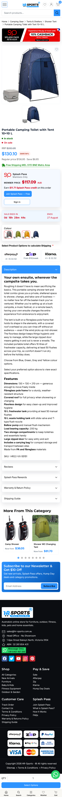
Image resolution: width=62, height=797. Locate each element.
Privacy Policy (9, 715)
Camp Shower (12, 544)
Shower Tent (51, 21)
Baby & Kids (8, 685)
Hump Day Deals (41, 688)
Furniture (6, 681)
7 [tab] (40, 558)
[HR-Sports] (31, 4)
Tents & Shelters (34, 21)
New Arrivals (8, 678)
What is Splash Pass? (44, 708)
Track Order (8, 704)
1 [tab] (18, 558)
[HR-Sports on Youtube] (18, 658)
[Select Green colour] (17, 234)
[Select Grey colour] (8, 234)
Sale (35, 674)
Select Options (31, 785)
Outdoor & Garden (11, 692)
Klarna (36, 685)
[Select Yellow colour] (26, 234)
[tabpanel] (16, 533)
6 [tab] (36, 558)
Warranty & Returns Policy (15, 718)
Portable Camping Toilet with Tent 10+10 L (24, 24)
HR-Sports (27, 763)
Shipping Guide (9, 722)
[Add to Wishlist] (56, 49)
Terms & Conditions (12, 711)
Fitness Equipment (11, 688)
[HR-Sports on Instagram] (25, 658)
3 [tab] (26, 558)
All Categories (9, 674)
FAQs (35, 715)
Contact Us (7, 708)
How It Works (39, 711)
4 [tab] (29, 558)
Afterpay (37, 678)
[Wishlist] (44, 4)
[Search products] (57, 13)
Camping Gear (17, 21)
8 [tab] (44, 558)
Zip (34, 681)
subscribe (49, 586)
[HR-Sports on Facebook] (4, 658)
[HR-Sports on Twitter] (11, 658)
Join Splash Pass (41, 704)
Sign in (17, 202)
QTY (3, 778)
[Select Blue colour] (35, 234)
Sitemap (11, 767)
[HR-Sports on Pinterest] (32, 658)
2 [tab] (22, 558)
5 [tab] (33, 558)
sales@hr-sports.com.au (19, 631)
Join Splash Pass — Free (18, 194)
